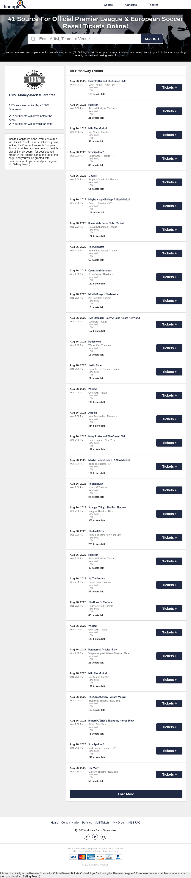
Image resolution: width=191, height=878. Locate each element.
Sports (108, 4)
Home (54, 822)
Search (152, 39)
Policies (87, 822)
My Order (119, 822)
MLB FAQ (134, 822)
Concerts (131, 4)
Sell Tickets (102, 822)
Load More (126, 794)
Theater (153, 4)
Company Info (70, 822)
